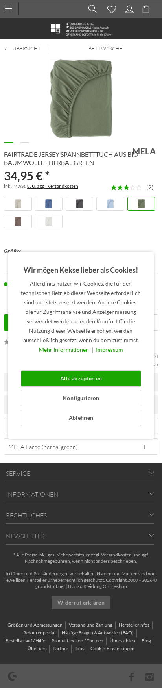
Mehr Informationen (64, 349)
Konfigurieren (81, 398)
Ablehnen (81, 417)
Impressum (109, 349)
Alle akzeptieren (81, 378)
